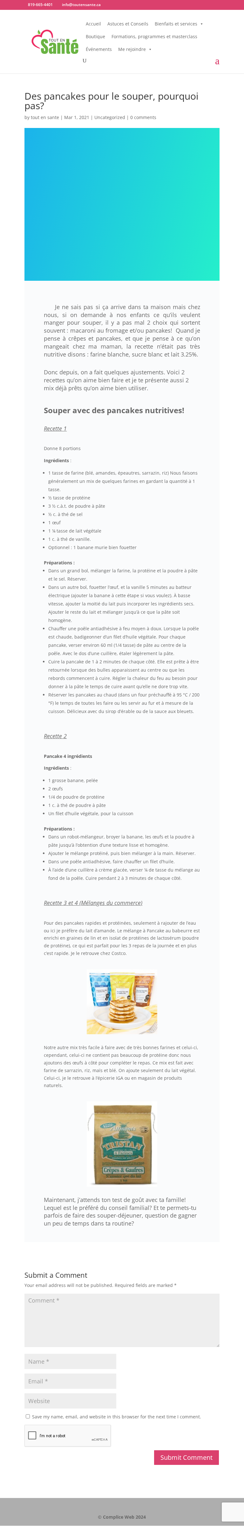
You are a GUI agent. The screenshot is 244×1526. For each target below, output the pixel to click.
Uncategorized (109, 117)
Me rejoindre (132, 49)
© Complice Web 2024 (122, 1517)
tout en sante (45, 117)
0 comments (143, 117)
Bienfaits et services (176, 24)
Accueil (93, 24)
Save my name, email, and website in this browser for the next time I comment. (116, 1417)
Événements (99, 49)
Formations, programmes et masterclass (154, 36)
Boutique (95, 36)
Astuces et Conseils (127, 24)
